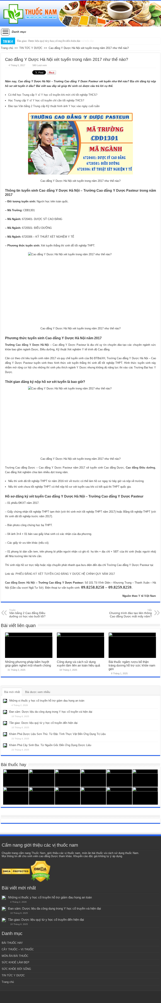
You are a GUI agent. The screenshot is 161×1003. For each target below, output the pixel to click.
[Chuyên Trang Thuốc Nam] (80, 13)
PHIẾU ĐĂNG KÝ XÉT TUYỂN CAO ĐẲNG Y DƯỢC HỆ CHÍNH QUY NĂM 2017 (65, 573)
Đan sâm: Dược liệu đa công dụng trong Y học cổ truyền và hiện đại (50, 711)
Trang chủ (7, 48)
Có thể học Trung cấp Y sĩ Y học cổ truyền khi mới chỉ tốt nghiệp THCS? (52, 94)
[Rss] (80, 996)
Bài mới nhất (12, 692)
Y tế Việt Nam (147, 595)
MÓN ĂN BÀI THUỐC (15, 955)
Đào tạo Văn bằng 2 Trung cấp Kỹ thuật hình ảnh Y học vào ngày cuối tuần (54, 106)
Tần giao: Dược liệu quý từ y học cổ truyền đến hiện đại (48, 40)
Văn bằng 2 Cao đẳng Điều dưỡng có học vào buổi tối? (27, 613)
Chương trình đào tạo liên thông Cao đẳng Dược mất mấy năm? (130, 613)
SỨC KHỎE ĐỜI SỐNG (16, 968)
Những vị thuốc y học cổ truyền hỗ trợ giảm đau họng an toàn (46, 700)
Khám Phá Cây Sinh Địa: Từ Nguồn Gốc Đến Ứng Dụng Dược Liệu (50, 745)
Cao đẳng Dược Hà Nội (20, 582)
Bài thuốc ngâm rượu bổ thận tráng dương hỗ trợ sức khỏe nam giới (132, 665)
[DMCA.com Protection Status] (16, 871)
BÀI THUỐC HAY (12, 942)
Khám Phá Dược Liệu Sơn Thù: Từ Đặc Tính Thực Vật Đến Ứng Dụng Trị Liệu (57, 734)
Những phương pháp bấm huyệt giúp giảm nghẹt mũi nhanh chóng (28, 663)
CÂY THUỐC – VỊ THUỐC (18, 949)
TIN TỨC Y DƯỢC (30, 48)
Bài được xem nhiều (37, 692)
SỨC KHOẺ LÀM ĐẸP (15, 962)
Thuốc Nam (38, 853)
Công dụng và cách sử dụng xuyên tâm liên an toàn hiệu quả (78, 663)
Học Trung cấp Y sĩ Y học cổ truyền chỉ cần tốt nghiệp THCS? (46, 100)
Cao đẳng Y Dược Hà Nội (32, 344)
